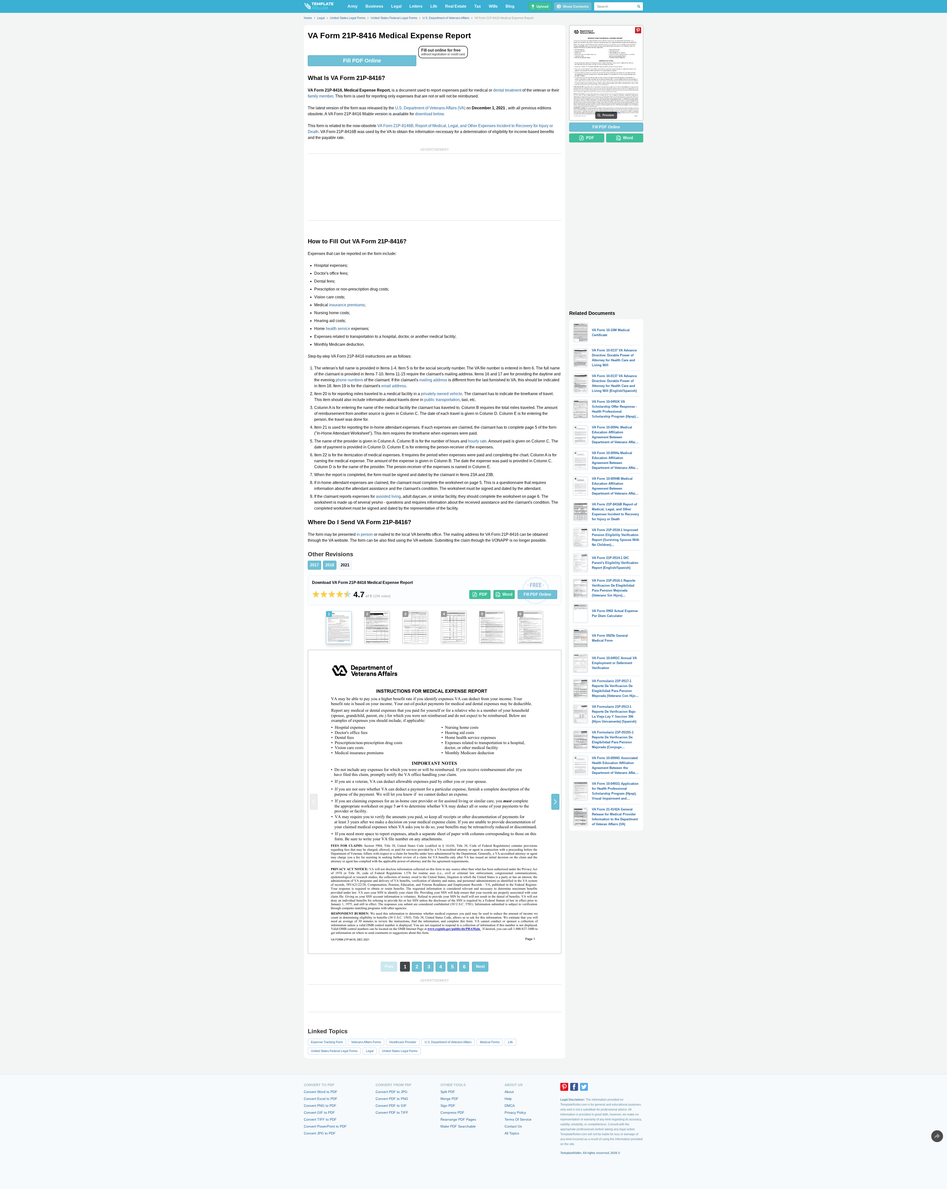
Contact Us (513, 1126)
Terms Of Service (518, 1119)
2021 (345, 565)
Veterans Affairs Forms (366, 1042)
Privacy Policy (515, 1112)
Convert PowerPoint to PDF (325, 1126)
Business (374, 6)
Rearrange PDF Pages (458, 1119)
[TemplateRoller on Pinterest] (564, 1087)
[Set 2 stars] (324, 594)
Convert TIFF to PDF (320, 1119)
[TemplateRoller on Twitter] (584, 1087)
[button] (555, 802)
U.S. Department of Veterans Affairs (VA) (430, 108)
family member (320, 96)
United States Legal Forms (400, 1051)
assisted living (388, 496)
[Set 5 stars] (347, 594)
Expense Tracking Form (327, 1042)
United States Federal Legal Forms (334, 1051)
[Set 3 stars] (332, 594)
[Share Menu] (937, 1136)
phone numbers (349, 380)
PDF (483, 594)
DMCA (510, 1106)
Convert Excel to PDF (320, 1099)
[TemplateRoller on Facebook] (574, 1087)
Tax (477, 6)
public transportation (442, 400)
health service (338, 328)
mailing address (433, 380)
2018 (329, 565)
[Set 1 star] (316, 594)
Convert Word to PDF (320, 1092)
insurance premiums (346, 305)
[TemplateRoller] (318, 6)
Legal (396, 6)
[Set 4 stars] (340, 594)
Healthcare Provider (402, 1042)
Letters (415, 6)
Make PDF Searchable (458, 1126)
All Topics (512, 1133)
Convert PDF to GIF (391, 1106)
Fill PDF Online (362, 61)
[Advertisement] (434, 187)
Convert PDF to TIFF (392, 1112)
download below (429, 114)
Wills (493, 6)
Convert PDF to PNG (392, 1099)
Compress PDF (452, 1112)
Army (352, 6)
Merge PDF (449, 1099)
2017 (314, 565)
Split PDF (447, 1092)
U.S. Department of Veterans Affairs (448, 1042)
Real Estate (455, 6)
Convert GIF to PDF (319, 1112)
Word (507, 594)
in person (365, 534)
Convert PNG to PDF (320, 1106)
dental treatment (507, 90)
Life (433, 6)
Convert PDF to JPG (391, 1092)
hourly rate (477, 441)
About (509, 1092)
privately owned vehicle (441, 394)
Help (508, 1099)
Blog (510, 6)
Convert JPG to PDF (320, 1133)
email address (393, 386)
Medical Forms (490, 1042)
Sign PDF (447, 1106)
